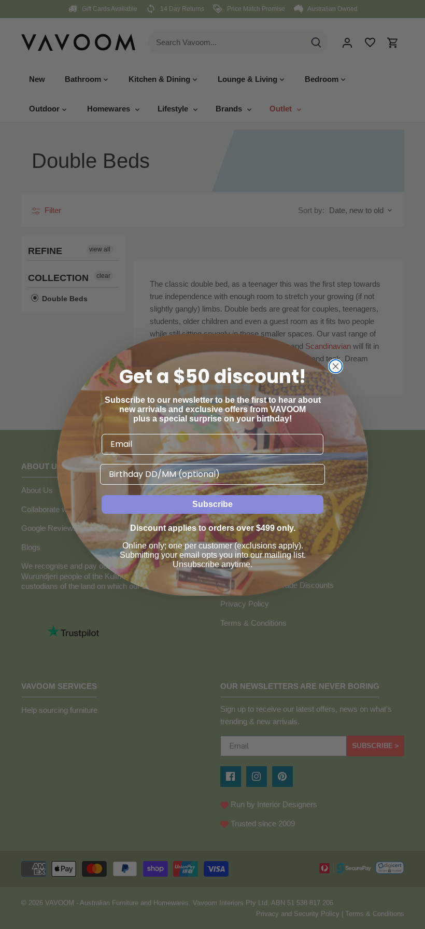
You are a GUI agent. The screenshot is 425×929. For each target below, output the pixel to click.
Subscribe (212, 504)
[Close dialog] (335, 366)
